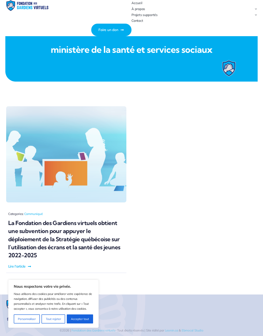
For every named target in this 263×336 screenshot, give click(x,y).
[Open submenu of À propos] (255, 9)
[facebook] (7, 319)
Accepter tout (80, 319)
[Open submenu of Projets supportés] (255, 15)
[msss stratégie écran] (66, 108)
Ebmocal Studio (192, 330)
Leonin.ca (171, 330)
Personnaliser (27, 319)
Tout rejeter (53, 319)
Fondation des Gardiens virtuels (93, 330)
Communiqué (33, 214)
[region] (53, 304)
